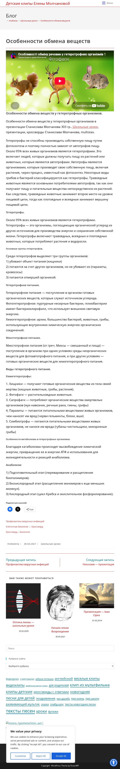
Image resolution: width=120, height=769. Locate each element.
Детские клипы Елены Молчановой (38, 3)
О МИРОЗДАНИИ (27, 679)
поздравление (45, 698)
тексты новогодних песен (80, 704)
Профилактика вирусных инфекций (25, 521)
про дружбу (63, 698)
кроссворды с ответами (51, 692)
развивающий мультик (23, 704)
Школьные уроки (85, 127)
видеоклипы (15, 685)
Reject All (41, 755)
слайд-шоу (57, 704)
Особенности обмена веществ (55, 20)
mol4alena (13, 543)
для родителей (59, 685)
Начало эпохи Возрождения (60, 629)
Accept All (61, 755)
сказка (45, 704)
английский (64, 678)
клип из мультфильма (90, 684)
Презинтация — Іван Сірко (97, 613)
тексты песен (20, 711)
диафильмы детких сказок (37, 685)
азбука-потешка (44, 679)
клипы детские (19, 691)
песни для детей (20, 698)
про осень (77, 698)
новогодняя (80, 691)
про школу (92, 698)
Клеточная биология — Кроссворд (24, 526)
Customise (20, 755)
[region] (40, 744)
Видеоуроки (12, 679)
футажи (53, 711)
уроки (41, 711)
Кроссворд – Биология (18, 531)
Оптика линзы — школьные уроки (23, 623)
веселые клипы (87, 678)
